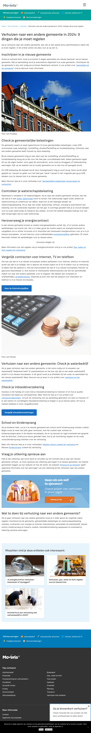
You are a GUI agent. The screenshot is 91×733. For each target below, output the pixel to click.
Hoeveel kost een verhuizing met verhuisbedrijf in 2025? (22, 613)
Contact (5, 714)
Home (4, 26)
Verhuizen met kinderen (56, 695)
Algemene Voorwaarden (11, 718)
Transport (51, 692)
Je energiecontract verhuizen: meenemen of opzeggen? (20, 580)
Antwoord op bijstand (70, 465)
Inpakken (50, 682)
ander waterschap (25, 198)
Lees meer (48, 729)
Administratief (7, 672)
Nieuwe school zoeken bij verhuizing (59, 444)
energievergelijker (62, 234)
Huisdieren (6, 682)
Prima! (41, 729)
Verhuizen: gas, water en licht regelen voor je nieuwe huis (66, 580)
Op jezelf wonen (8, 685)
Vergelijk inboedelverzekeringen (19, 412)
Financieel (6, 676)
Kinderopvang (15, 447)
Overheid (23, 26)
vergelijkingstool (22, 277)
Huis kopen (51, 679)
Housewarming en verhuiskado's (15, 679)
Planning (50, 689)
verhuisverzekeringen (11, 398)
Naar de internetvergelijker (17, 288)
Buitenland (51, 672)
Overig (5, 689)
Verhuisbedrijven (9, 695)
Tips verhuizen (12, 26)
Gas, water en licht (54, 676)
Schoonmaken (8, 692)
